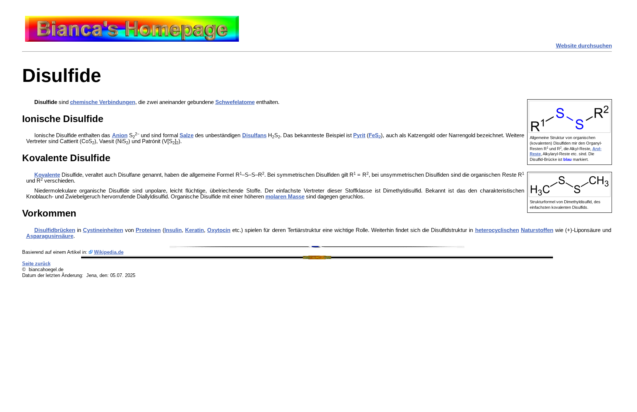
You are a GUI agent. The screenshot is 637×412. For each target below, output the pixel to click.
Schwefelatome (235, 102)
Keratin (194, 230)
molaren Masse (284, 197)
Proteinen (148, 230)
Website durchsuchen (584, 46)
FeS (375, 135)
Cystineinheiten (103, 230)
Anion (120, 135)
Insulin (173, 230)
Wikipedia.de (108, 252)
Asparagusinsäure (49, 236)
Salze (187, 135)
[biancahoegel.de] (132, 40)
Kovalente (47, 175)
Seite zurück (36, 263)
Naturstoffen (537, 230)
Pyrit (359, 135)
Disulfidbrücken (54, 230)
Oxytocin (218, 230)
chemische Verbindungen (102, 102)
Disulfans (254, 135)
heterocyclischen (497, 230)
